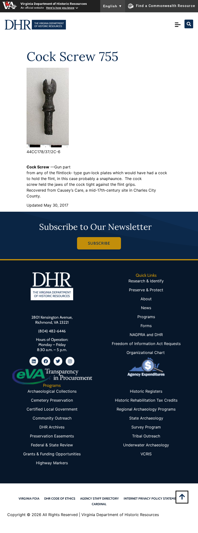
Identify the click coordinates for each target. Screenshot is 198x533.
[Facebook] (46, 361)
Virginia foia (29, 498)
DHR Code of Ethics (59, 498)
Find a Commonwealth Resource (165, 6)
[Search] (188, 24)
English (112, 6)
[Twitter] (58, 361)
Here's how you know (60, 7)
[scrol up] (182, 496)
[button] (178, 24)
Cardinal (99, 504)
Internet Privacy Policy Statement (152, 498)
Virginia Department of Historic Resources (54, 4)
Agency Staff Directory (99, 498)
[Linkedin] (33, 361)
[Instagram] (70, 361)
